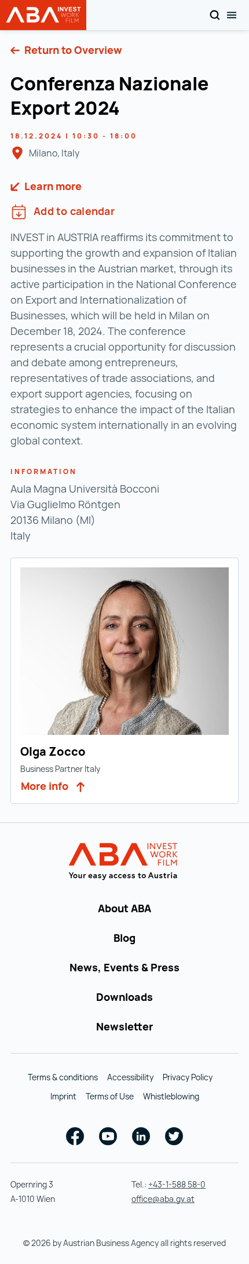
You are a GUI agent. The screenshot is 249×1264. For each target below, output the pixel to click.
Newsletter (124, 1026)
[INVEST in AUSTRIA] (124, 862)
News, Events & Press (124, 967)
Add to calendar (74, 211)
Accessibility (130, 1077)
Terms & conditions (63, 1077)
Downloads (124, 997)
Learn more (52, 186)
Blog (124, 938)
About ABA (124, 908)
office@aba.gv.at (163, 1198)
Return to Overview (72, 50)
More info (46, 786)
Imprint (63, 1096)
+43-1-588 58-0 (177, 1184)
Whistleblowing (171, 1096)
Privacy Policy (188, 1077)
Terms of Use (110, 1096)
